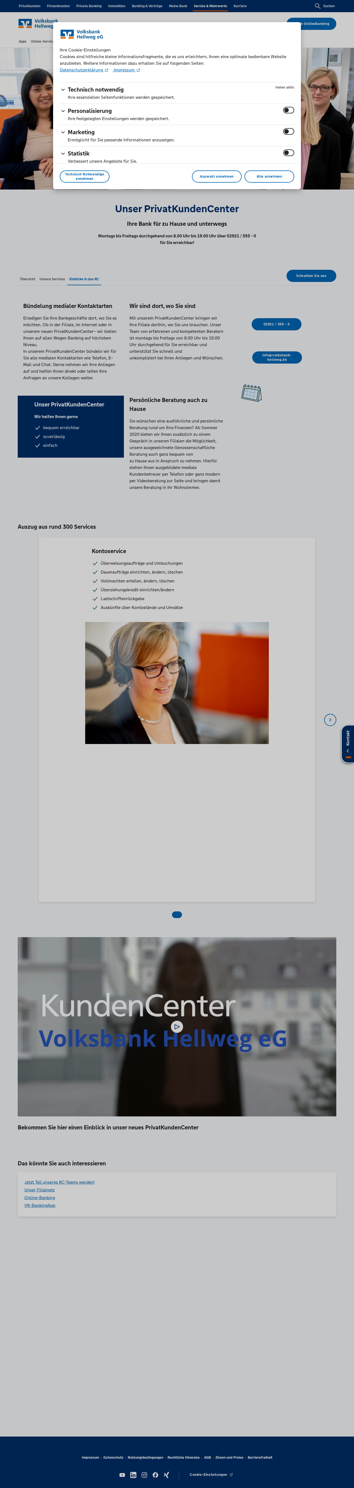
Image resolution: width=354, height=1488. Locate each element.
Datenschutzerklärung (82, 69)
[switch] (288, 110)
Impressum (124, 69)
